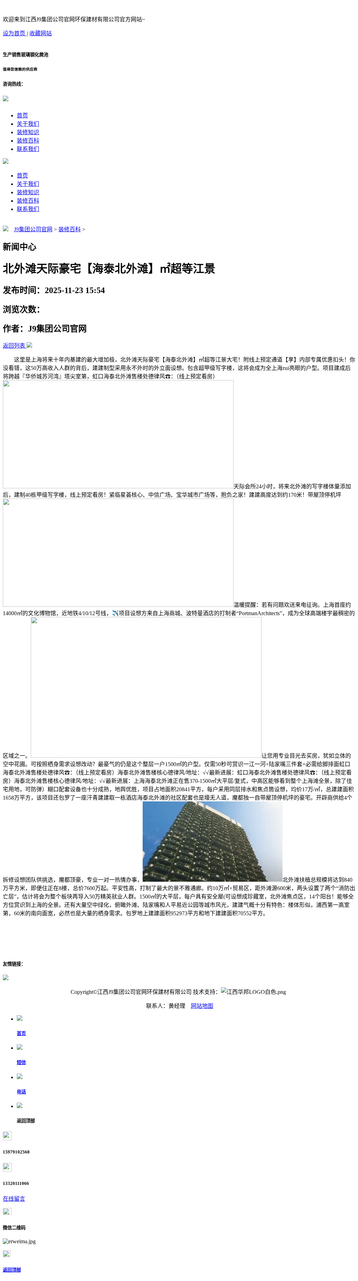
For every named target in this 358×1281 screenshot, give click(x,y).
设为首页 (15, 33)
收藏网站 (40, 33)
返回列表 (14, 346)
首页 (22, 115)
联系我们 (28, 149)
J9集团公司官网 (33, 229)
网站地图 (202, 1006)
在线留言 (14, 1199)
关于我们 (28, 124)
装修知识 (28, 132)
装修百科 (28, 141)
